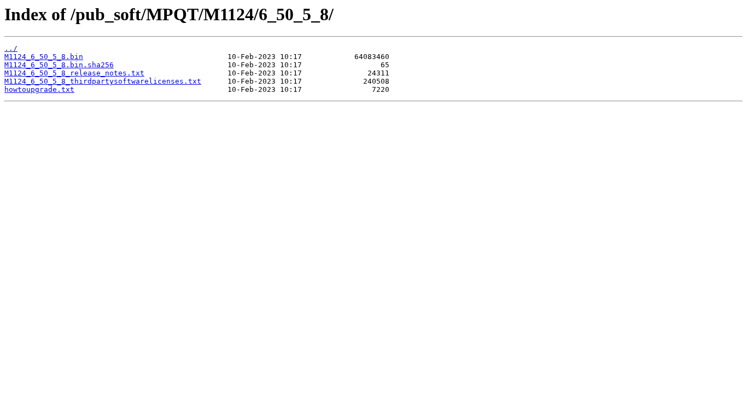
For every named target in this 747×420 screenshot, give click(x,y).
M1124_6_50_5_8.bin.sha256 (59, 65)
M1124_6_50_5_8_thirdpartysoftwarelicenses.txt (102, 81)
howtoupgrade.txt (39, 89)
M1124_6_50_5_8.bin (43, 56)
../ (10, 48)
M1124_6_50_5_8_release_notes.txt (74, 73)
